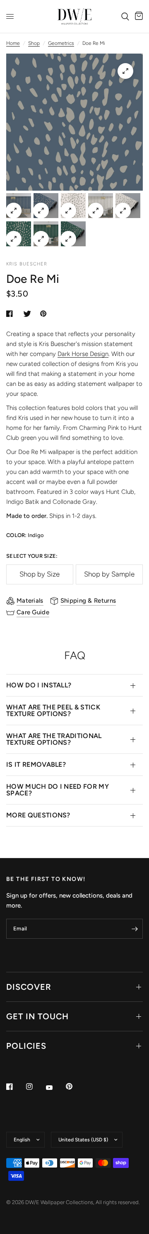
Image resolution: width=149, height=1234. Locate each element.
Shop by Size (39, 574)
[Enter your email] (134, 929)
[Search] (125, 16)
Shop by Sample (109, 574)
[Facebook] (15, 1086)
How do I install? (38, 685)
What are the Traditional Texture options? (54, 739)
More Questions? (38, 815)
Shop (34, 43)
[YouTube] (55, 1087)
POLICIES (26, 1046)
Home (13, 43)
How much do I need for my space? (57, 790)
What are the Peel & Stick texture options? (53, 710)
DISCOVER (28, 987)
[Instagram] (35, 1086)
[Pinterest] (75, 1086)
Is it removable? (36, 764)
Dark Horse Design (83, 354)
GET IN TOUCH (37, 1016)
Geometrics (61, 43)
